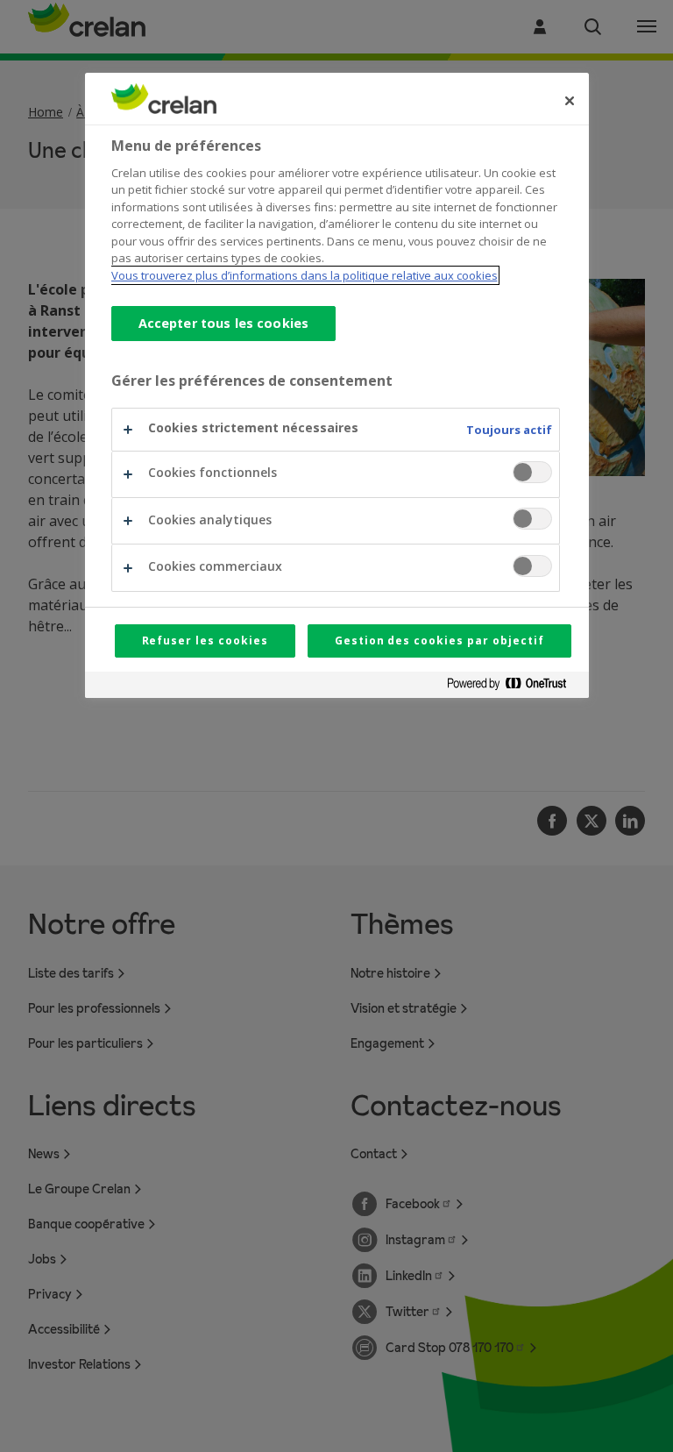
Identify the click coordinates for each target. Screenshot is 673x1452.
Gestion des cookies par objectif (439, 640)
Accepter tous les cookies (223, 323)
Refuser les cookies (205, 640)
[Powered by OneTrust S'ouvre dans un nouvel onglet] (513, 687)
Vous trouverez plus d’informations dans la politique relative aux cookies (304, 275)
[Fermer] (569, 101)
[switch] (532, 472)
